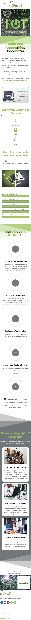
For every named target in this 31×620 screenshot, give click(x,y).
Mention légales (4, 618)
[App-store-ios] (11, 602)
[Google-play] (14, 602)
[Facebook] (8, 602)
